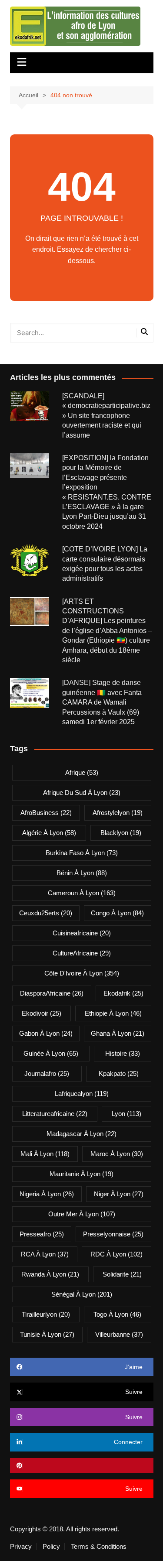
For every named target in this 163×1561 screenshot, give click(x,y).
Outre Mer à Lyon (81, 1214)
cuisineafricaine (82, 933)
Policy (51, 1546)
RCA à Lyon (45, 1254)
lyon (126, 1113)
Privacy (21, 1546)
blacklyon (120, 832)
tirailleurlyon (46, 1314)
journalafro (46, 1073)
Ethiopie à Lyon (113, 1013)
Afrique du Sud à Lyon (81, 792)
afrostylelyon (118, 812)
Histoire (122, 1053)
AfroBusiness (46, 812)
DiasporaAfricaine (51, 993)
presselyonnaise (113, 1234)
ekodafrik (123, 993)
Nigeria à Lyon (47, 1194)
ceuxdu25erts (45, 913)
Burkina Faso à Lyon (82, 852)
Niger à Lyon (118, 1194)
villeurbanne (119, 1334)
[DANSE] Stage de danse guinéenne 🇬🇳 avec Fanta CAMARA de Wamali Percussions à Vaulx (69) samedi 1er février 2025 (102, 702)
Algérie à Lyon (49, 832)
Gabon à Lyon (46, 1033)
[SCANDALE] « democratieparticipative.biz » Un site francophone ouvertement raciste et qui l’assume (107, 415)
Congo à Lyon (117, 913)
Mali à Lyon (45, 1153)
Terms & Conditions (98, 1546)
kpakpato (119, 1073)
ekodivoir (41, 1013)
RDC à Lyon (116, 1254)
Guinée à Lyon (50, 1053)
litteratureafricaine (54, 1113)
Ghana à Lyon (117, 1033)
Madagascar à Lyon (81, 1133)
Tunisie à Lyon (47, 1334)
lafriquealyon (82, 1093)
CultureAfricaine (82, 953)
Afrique (81, 772)
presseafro (42, 1234)
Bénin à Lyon (82, 872)
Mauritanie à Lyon (81, 1174)
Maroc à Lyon (116, 1153)
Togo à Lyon (117, 1314)
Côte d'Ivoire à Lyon (81, 973)
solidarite (122, 1274)
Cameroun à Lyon (82, 893)
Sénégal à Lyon (81, 1294)
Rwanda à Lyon (50, 1274)
